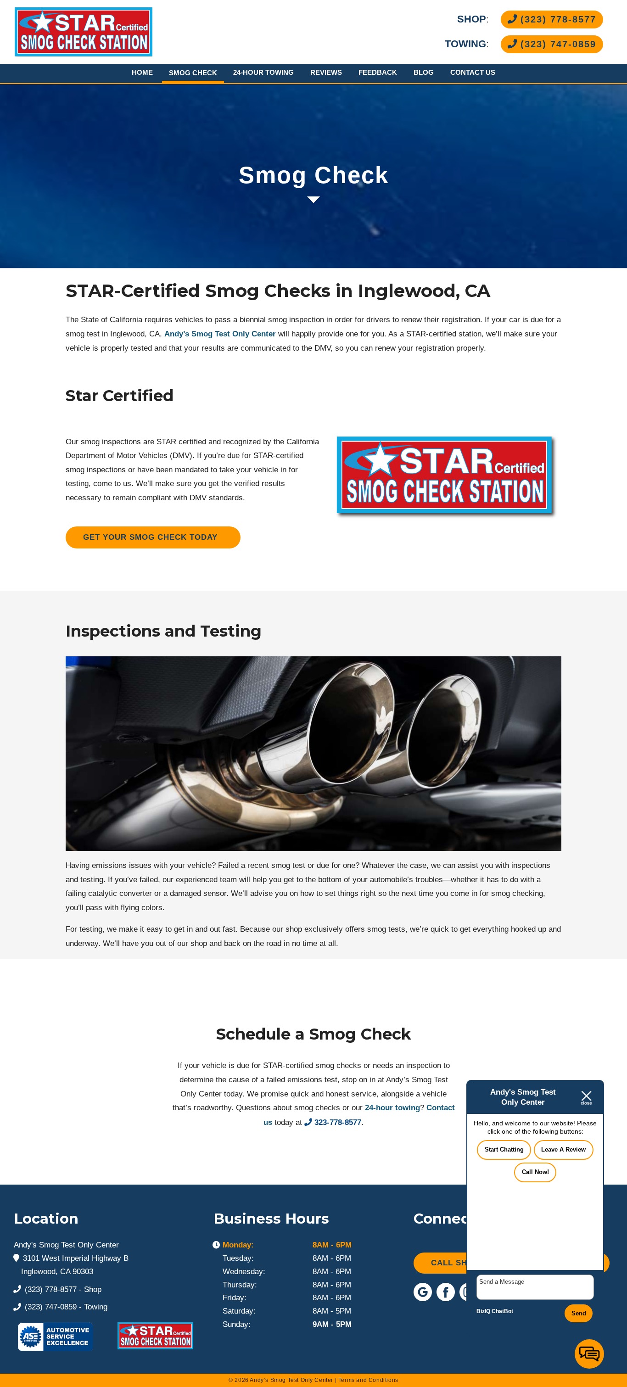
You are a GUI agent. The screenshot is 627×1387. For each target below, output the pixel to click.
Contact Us (472, 72)
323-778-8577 (337, 1122)
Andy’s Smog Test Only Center (220, 334)
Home (142, 72)
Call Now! (535, 1172)
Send (578, 1313)
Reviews (326, 72)
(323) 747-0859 (556, 44)
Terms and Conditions (368, 1380)
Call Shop (455, 1262)
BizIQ (483, 1311)
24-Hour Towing (263, 72)
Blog (424, 72)
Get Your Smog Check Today (150, 537)
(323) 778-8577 (556, 19)
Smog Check (193, 73)
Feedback (377, 72)
